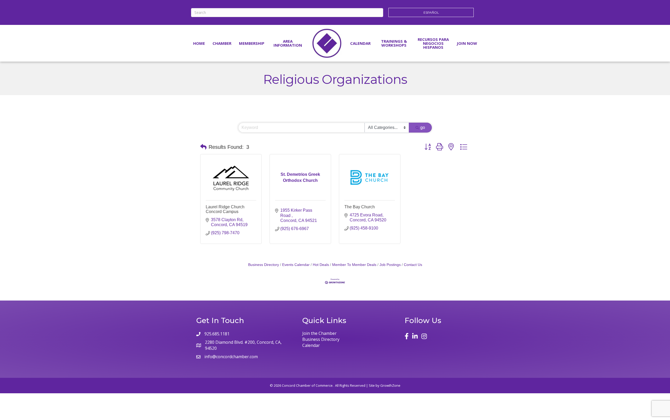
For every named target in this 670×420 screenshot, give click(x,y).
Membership (251, 43)
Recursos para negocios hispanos (433, 43)
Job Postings (390, 265)
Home (199, 43)
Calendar (360, 43)
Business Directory (263, 265)
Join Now (467, 43)
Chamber (222, 43)
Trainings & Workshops (394, 43)
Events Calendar (296, 265)
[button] (203, 147)
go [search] (422, 127)
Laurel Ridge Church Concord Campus (225, 209)
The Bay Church (359, 207)
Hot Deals (321, 265)
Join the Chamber (319, 333)
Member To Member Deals (354, 265)
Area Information (287, 43)
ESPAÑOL (431, 12)
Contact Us (413, 265)
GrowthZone (390, 385)
